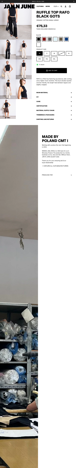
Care (38, 101)
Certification (41, 106)
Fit (37, 97)
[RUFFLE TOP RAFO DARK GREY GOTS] (50, 39)
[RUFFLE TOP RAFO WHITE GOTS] (38, 44)
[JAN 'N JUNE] (19, 6)
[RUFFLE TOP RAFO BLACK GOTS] (38, 39)
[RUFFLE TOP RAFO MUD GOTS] (61, 39)
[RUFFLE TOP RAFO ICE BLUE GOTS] (55, 39)
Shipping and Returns (45, 119)
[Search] (61, 6)
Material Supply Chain (45, 110)
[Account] (65, 6)
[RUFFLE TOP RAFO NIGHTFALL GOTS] (66, 39)
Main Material (42, 92)
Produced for (47, 175)
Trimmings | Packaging (45, 115)
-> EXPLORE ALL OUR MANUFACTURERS (55, 166)
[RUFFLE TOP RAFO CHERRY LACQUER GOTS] (44, 39)
